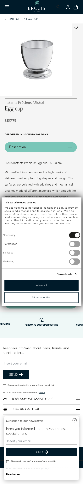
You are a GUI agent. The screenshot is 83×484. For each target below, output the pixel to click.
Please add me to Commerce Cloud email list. (31, 385)
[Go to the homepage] (36, 7)
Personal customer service (41, 325)
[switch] (74, 244)
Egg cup (32, 19)
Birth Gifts (15, 19)
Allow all (41, 285)
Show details (64, 274)
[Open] (57, 7)
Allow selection (42, 297)
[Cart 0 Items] (75, 7)
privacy (41, 392)
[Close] (74, 421)
